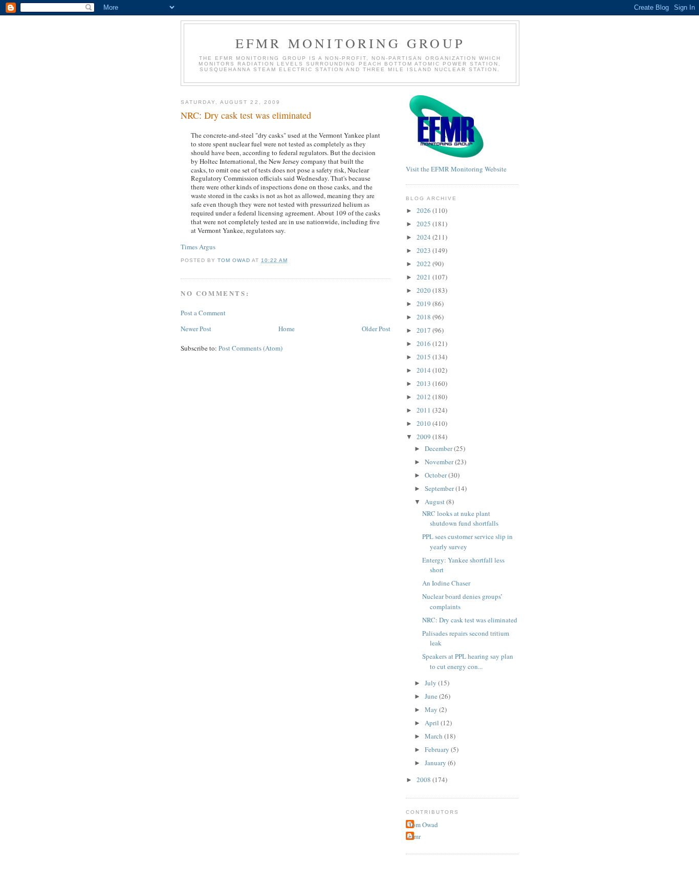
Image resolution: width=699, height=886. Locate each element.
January (436, 762)
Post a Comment (203, 312)
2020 (424, 290)
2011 (424, 410)
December (439, 448)
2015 (424, 356)
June (432, 696)
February (438, 749)
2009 (424, 436)
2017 (424, 330)
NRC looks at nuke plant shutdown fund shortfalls (460, 518)
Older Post (376, 328)
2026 (424, 210)
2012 (424, 396)
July (431, 682)
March (434, 736)
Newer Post (196, 328)
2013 (424, 383)
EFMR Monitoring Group (350, 43)
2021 (424, 277)
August (435, 501)
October (436, 475)
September (440, 488)
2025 (424, 223)
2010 (424, 423)
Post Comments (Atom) (250, 348)
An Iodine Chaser (446, 583)
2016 (424, 343)
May (432, 709)
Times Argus (198, 246)
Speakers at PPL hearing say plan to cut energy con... (467, 661)
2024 (424, 237)
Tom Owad (423, 824)
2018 (424, 316)
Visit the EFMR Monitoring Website (456, 169)
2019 (424, 303)
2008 (424, 779)
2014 (424, 370)
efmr (414, 836)
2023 (424, 250)
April (433, 722)
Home (286, 328)
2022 (424, 263)
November (440, 461)
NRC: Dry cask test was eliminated (469, 619)
